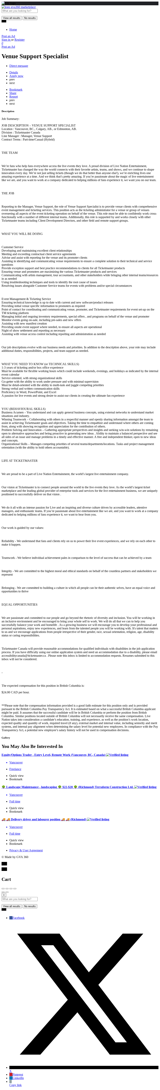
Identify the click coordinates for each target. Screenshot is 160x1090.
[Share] (7, 888)
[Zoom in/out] (14, 888)
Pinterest (17, 1074)
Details (13, 72)
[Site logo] (19, 7)
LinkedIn (18, 1078)
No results (30, 18)
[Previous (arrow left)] (3, 892)
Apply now (16, 76)
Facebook (18, 917)
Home (13, 29)
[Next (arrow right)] (7, 892)
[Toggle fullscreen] (10, 888)
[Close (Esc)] (3, 888)
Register (19, 39)
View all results (11, 18)
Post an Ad (8, 36)
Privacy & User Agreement (26, 850)
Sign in (6, 39)
